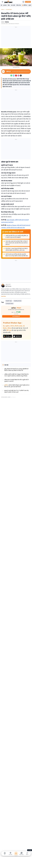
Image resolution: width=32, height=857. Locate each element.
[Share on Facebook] (14, 75)
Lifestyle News (9, 303)
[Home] (8, 2)
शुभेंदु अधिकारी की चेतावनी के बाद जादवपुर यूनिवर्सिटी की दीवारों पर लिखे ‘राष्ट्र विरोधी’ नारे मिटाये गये (16, 369)
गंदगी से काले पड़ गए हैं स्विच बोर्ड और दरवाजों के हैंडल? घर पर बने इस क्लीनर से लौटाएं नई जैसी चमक (17, 255)
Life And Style (9, 9)
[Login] (16, 853)
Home (2, 9)
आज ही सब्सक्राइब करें (16, 316)
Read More (3, 296)
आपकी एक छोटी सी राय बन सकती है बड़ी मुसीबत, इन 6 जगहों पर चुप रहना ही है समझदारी (17, 236)
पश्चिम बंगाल (18, 5)
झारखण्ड (5, 5)
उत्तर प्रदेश (13, 5)
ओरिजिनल (25, 5)
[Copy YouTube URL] (16, 75)
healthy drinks (17, 301)
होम (1, 5)
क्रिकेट (5, 328)
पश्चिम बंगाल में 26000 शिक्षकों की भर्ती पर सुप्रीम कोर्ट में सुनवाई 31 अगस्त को (16, 380)
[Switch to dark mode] (23, 2)
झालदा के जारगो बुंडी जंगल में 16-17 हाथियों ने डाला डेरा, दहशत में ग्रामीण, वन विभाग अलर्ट (16, 391)
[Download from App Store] (17, 336)
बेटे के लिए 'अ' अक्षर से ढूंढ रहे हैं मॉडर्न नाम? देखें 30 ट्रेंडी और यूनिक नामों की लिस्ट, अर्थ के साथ (17, 249)
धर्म (23, 326)
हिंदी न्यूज (9, 330)
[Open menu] (2, 2)
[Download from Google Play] (7, 336)
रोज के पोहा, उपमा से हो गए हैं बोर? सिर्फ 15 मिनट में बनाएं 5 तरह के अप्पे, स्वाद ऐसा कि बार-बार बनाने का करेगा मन (17, 242)
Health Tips (9, 301)
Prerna (7, 22)
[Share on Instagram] (18, 75)
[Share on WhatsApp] (11, 75)
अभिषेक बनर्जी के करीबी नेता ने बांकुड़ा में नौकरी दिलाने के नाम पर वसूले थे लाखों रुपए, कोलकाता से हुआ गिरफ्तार (16, 375)
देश (4, 326)
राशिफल (9, 328)
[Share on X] (21, 75)
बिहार (9, 5)
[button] (16, 57)
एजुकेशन (30, 5)
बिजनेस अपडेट (18, 326)
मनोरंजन (12, 326)
